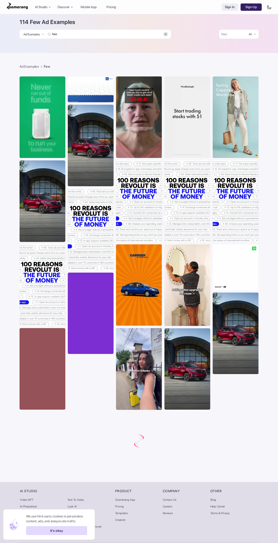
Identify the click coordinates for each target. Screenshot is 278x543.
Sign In (230, 7)
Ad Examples (29, 66)
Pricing (111, 7)
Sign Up (251, 7)
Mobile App (89, 7)
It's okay (56, 531)
